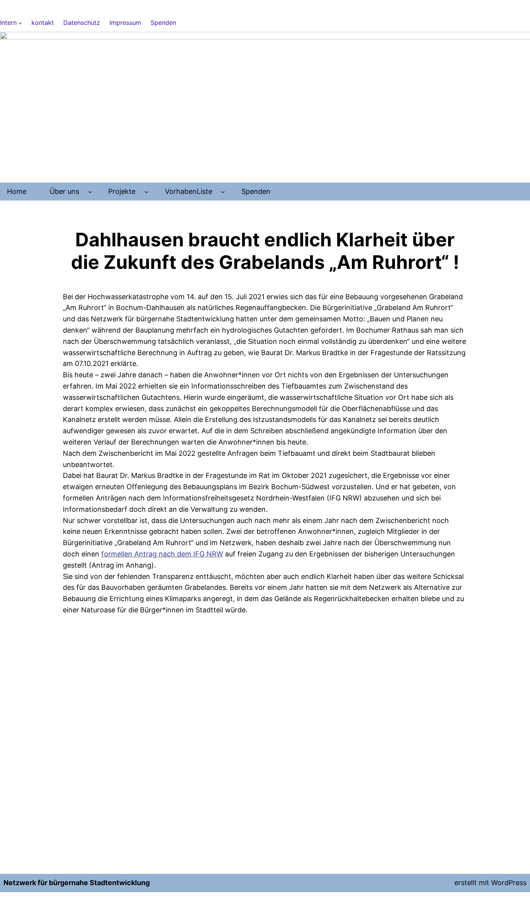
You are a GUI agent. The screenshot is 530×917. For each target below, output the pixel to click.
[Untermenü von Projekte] (146, 192)
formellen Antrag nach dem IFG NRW (162, 554)
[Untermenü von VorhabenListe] (223, 192)
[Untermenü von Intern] (20, 23)
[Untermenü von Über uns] (90, 192)
